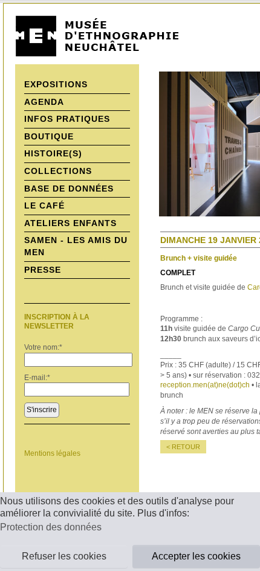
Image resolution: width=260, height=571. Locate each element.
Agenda (44, 102)
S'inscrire (42, 410)
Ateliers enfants (70, 223)
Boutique (49, 136)
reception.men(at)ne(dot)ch (205, 385)
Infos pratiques (67, 119)
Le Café (44, 205)
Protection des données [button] (51, 527)
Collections (58, 171)
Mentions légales (52, 453)
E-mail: (37, 377)
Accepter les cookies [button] (196, 556)
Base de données (69, 188)
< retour (183, 446)
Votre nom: (43, 347)
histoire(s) (53, 153)
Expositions (56, 84)
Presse (42, 270)
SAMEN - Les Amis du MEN (76, 246)
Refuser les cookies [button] (64, 556)
